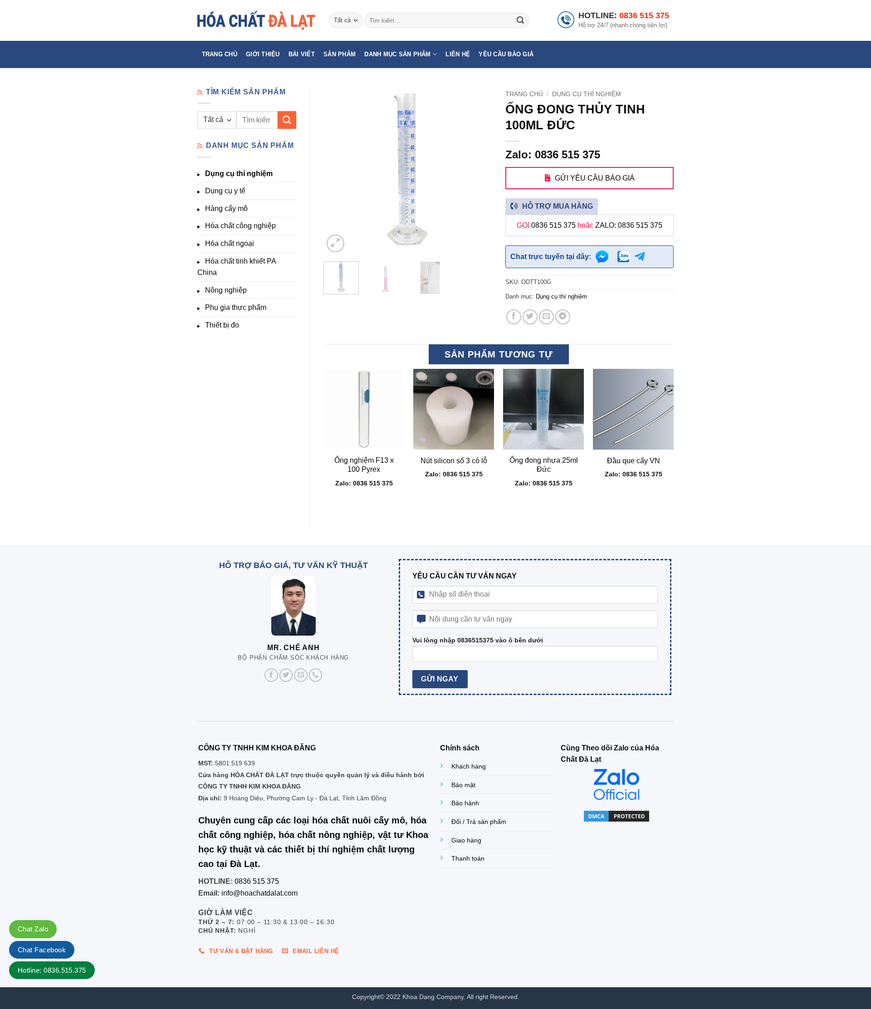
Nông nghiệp (226, 290)
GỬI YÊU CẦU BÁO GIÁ (595, 178)
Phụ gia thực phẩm (235, 307)
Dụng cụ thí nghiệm (239, 173)
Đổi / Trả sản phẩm (478, 821)
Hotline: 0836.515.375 (52, 970)
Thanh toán (467, 858)
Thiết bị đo (222, 325)
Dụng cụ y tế (225, 191)
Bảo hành (465, 803)
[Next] (477, 170)
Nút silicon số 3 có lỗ (454, 461)
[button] (335, 243)
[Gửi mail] (301, 675)
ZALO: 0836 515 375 (628, 225)
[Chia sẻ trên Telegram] (562, 316)
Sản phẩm (339, 54)
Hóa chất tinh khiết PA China (236, 267)
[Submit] (520, 20)
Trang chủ (219, 54)
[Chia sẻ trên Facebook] (513, 316)
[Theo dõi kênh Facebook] (271, 675)
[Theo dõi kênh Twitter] (286, 675)
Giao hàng (466, 840)
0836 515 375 (644, 15)
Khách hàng (468, 766)
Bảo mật (463, 785)
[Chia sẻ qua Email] (546, 316)
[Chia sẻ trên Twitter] (530, 316)
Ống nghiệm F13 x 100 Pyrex (364, 465)
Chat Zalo (33, 929)
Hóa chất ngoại (229, 243)
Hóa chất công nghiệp (240, 226)
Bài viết (302, 54)
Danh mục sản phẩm (397, 54)
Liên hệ (457, 54)
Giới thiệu (263, 54)
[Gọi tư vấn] (316, 675)
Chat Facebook (42, 950)
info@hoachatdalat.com (259, 893)
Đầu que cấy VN (633, 461)
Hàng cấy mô (226, 208)
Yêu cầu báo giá (506, 54)
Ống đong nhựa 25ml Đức (543, 465)
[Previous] (338, 170)
